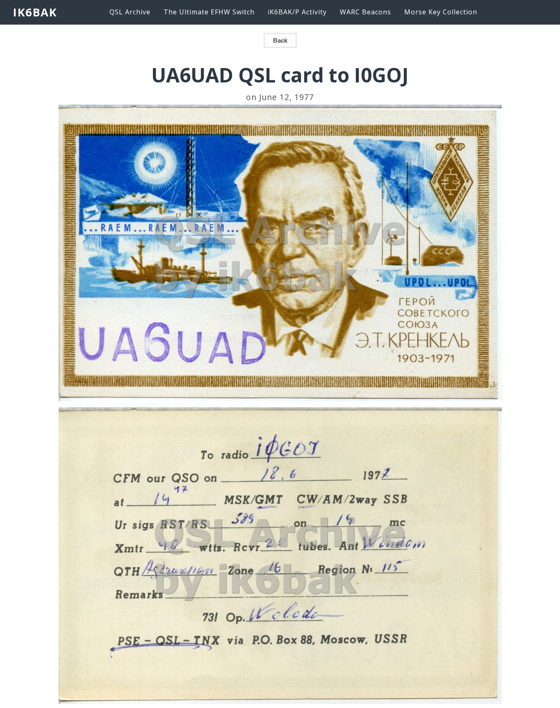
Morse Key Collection (440, 11)
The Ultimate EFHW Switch (209, 11)
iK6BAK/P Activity (297, 11)
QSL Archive (129, 11)
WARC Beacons (365, 11)
